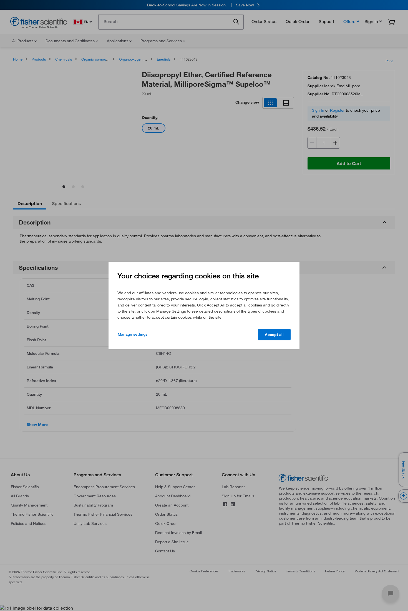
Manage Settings (132, 334)
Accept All (274, 334)
